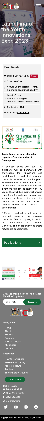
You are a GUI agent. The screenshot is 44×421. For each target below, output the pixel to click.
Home (8, 327)
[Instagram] (26, 407)
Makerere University (15, 362)
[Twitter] (6, 407)
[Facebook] (36, 407)
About (8, 331)
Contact (9, 348)
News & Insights (13, 341)
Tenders (9, 369)
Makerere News (13, 366)
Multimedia (10, 345)
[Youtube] (16, 407)
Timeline (9, 334)
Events (8, 338)
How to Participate (14, 359)
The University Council (16, 372)
